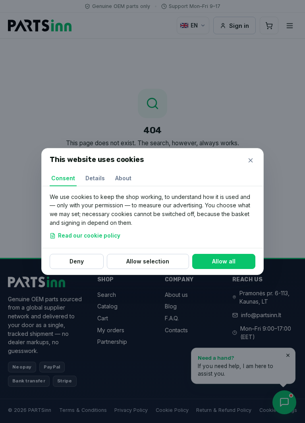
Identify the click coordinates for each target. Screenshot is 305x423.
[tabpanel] (152, 217)
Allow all (224, 261)
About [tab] (123, 178)
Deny (76, 261)
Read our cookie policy (89, 235)
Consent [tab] (63, 178)
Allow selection (147, 261)
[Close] (250, 160)
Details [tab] (95, 178)
